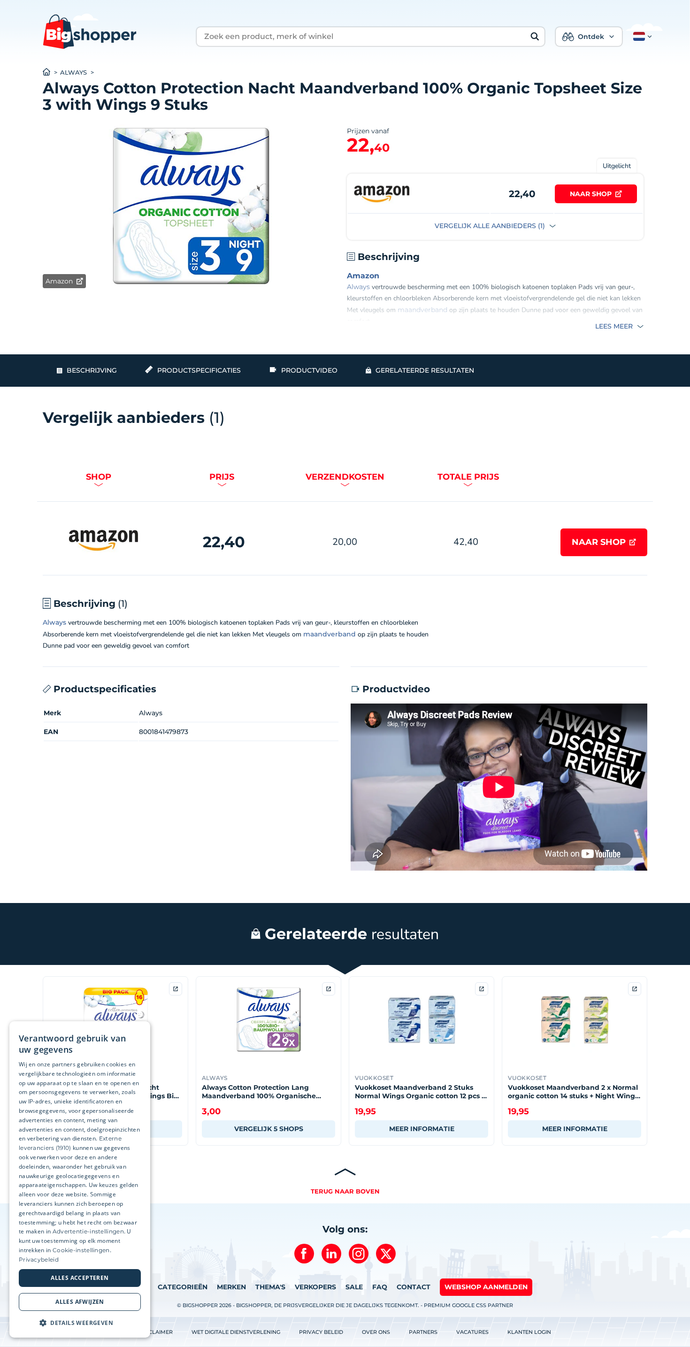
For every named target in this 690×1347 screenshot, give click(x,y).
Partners (423, 1332)
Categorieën (182, 1287)
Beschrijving (92, 370)
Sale (354, 1287)
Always (73, 72)
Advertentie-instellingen (88, 1231)
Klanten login (529, 1332)
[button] (641, 36)
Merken (231, 1287)
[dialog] (79, 1179)
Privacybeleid (39, 1259)
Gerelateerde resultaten (425, 370)
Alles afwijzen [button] (79, 1302)
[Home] (51, 73)
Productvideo (309, 370)
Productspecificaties (199, 370)
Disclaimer (156, 1332)
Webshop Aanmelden (486, 1287)
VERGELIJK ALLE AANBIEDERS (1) (491, 226)
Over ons (376, 1332)
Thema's (270, 1287)
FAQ (379, 1287)
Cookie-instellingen (81, 1250)
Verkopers (315, 1287)
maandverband (422, 310)
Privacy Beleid (321, 1332)
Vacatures (472, 1332)
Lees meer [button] (615, 326)
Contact (413, 1287)
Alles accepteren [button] (79, 1278)
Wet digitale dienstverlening (236, 1332)
